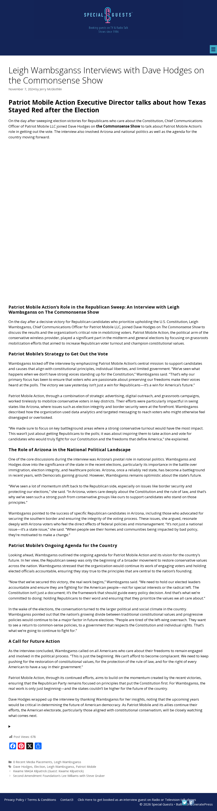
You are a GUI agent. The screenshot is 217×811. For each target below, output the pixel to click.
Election (39, 767)
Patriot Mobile (86, 767)
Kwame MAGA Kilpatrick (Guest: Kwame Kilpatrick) (48, 771)
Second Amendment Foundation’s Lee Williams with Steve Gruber (59, 776)
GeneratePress (201, 804)
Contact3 (67, 799)
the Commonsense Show (118, 126)
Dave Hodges (22, 767)
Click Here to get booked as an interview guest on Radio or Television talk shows (137, 799)
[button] (213, 49)
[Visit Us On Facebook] (191, 804)
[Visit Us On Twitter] (184, 804)
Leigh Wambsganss (67, 762)
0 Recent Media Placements (32, 762)
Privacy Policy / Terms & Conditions (30, 799)
